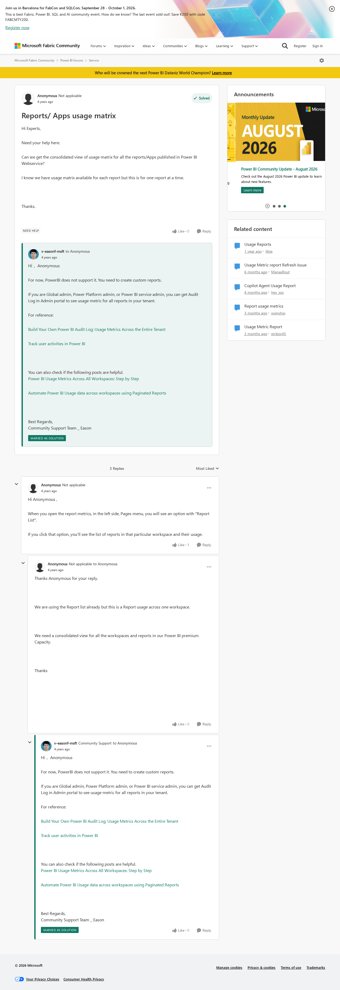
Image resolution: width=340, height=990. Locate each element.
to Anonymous (78, 251)
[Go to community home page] (47, 46)
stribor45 (278, 333)
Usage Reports (257, 244)
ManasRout (280, 271)
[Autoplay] (267, 206)
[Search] (285, 46)
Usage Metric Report (263, 326)
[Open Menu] (321, 60)
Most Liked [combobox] (207, 468)
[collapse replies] (16, 484)
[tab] (274, 206)
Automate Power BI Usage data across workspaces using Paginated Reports (97, 393)
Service (94, 60)
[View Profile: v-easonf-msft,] (33, 254)
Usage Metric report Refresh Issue (275, 265)
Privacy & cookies (261, 967)
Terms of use (291, 967)
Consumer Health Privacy (83, 979)
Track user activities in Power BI (56, 343)
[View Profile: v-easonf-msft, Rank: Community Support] (46, 746)
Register (300, 45)
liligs (269, 251)
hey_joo (277, 292)
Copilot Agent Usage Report (270, 285)
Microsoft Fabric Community (34, 60)
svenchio (278, 313)
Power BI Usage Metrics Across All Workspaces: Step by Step (83, 378)
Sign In (317, 45)
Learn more (222, 72)
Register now (17, 27)
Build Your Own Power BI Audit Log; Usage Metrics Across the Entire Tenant (96, 329)
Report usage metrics (263, 306)
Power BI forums (71, 60)
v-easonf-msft (52, 251)
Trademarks (316, 967)
